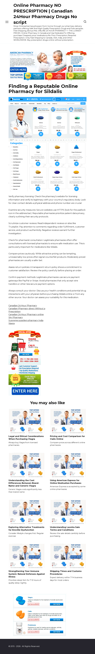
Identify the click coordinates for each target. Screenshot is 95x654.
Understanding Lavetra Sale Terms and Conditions (65, 528)
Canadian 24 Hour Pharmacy (23, 305)
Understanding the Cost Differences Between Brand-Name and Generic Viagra (24, 483)
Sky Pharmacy (16, 317)
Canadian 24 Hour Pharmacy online (26, 314)
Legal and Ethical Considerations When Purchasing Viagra (26, 437)
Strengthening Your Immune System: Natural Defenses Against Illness (27, 574)
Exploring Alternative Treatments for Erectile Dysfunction (26, 528)
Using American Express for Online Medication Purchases (65, 481)
